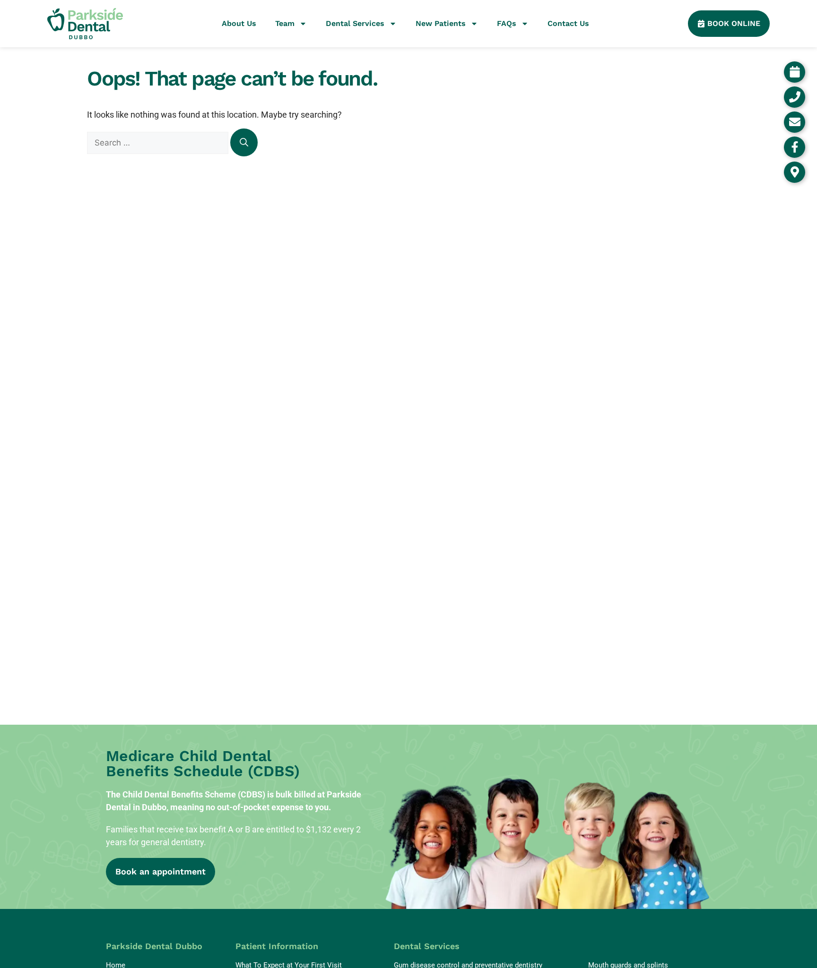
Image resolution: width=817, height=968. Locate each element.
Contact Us (568, 23)
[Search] (244, 142)
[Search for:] (158, 142)
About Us (239, 23)
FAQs (506, 23)
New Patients (441, 23)
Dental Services (355, 23)
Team (285, 23)
